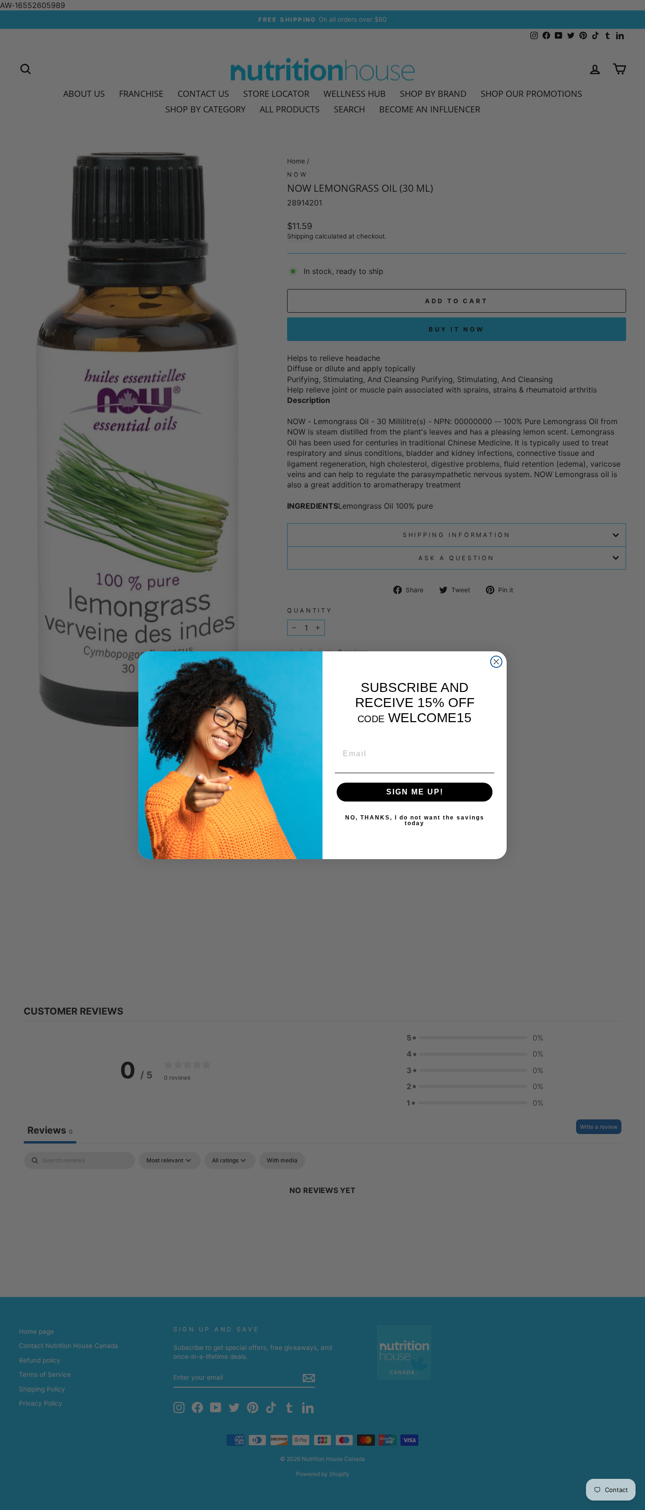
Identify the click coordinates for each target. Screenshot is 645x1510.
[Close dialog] (496, 661)
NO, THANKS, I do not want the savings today (414, 820)
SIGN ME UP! (414, 792)
